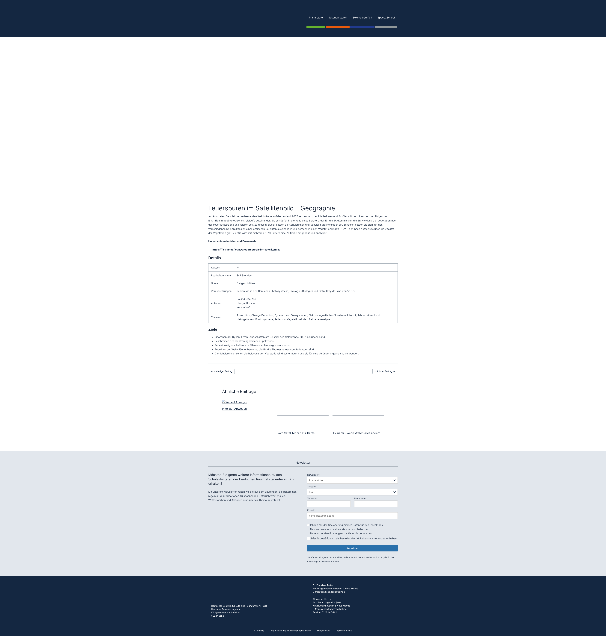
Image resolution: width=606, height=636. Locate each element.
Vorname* (312, 498)
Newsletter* (313, 474)
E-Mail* (311, 510)
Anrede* (311, 486)
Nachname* (360, 498)
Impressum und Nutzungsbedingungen (290, 630)
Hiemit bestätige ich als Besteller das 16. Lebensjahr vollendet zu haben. (354, 538)
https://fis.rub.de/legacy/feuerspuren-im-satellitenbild (246, 249)
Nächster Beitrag (385, 371)
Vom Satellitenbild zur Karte (296, 433)
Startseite (259, 630)
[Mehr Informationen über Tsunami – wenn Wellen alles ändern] (358, 414)
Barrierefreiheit (344, 630)
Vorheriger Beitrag (221, 371)
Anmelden (352, 548)
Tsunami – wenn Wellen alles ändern (356, 433)
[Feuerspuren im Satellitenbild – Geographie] (303, 150)
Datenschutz (323, 630)
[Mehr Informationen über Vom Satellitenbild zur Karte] (303, 414)
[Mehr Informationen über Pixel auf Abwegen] (234, 401)
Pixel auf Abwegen (234, 408)
